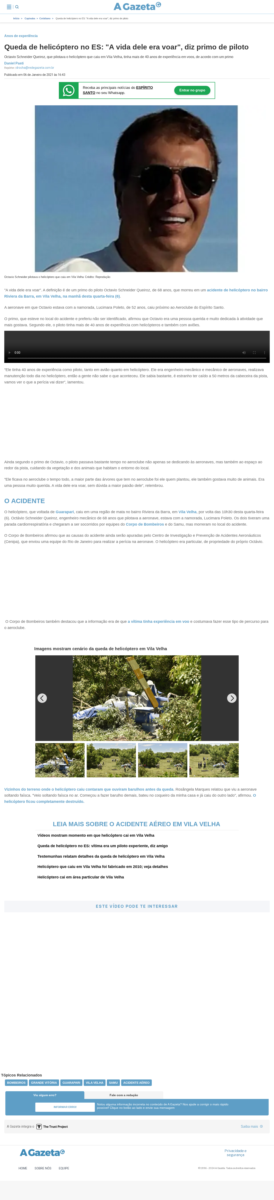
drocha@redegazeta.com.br (35, 67)
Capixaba (30, 18)
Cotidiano (45, 18)
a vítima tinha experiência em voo (158, 621)
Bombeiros (16, 1082)
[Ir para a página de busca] (17, 7)
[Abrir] (9, 6)
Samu (113, 1082)
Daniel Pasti (14, 63)
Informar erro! (65, 1107)
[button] (232, 698)
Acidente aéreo (136, 1082)
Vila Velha (188, 512)
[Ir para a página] (137, 7)
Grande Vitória (44, 1082)
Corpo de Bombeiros (145, 524)
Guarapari (65, 512)
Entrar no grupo (192, 90)
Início (16, 18)
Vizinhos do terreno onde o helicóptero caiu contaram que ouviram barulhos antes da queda (88, 789)
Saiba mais (250, 1126)
